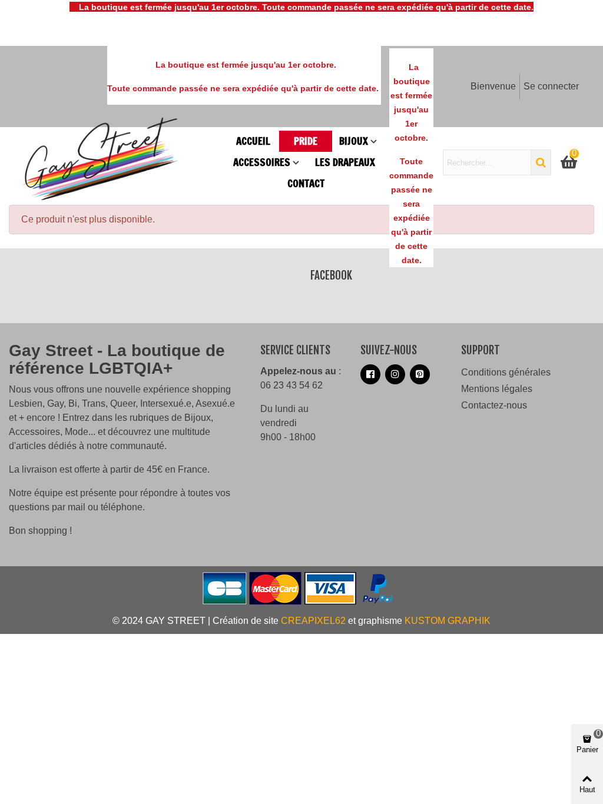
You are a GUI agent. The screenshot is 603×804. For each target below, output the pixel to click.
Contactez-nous (494, 405)
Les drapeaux (345, 162)
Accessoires (261, 162)
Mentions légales (496, 389)
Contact (305, 183)
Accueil (253, 141)
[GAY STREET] (124, 162)
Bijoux (353, 141)
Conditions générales (506, 372)
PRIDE (305, 141)
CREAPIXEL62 (313, 621)
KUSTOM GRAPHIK (448, 621)
